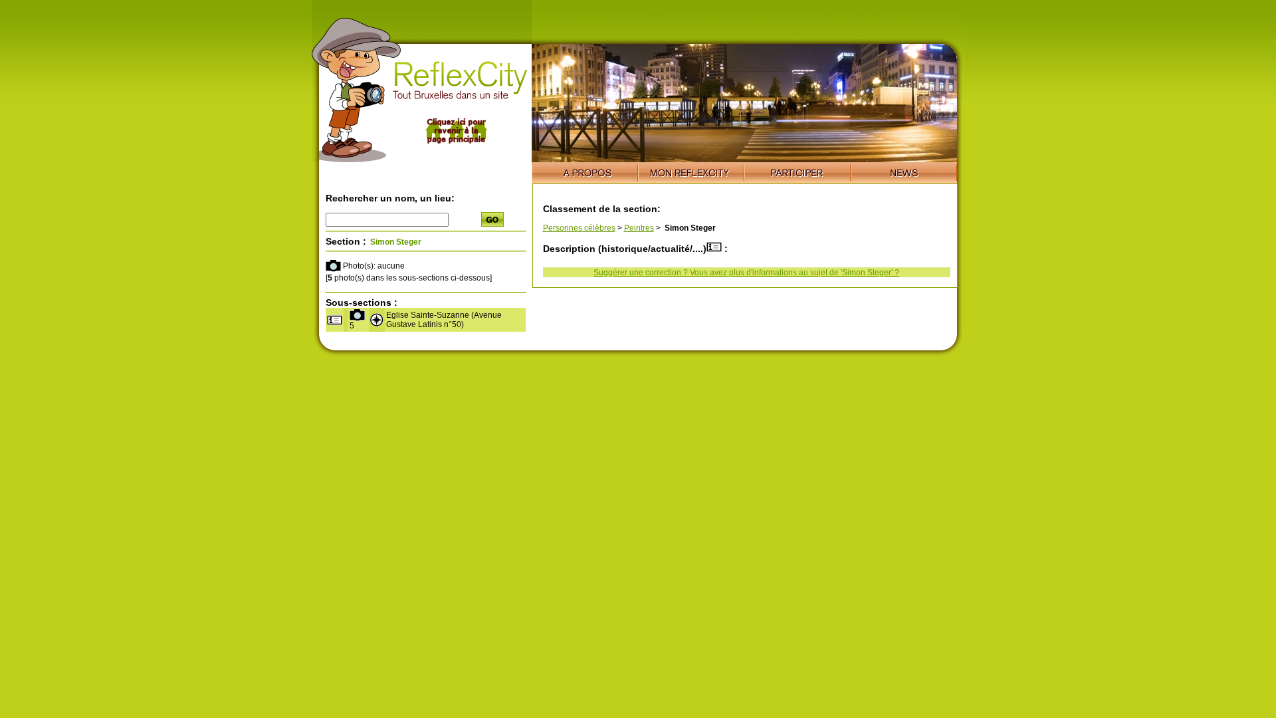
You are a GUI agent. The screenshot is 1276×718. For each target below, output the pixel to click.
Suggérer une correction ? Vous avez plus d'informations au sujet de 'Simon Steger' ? (746, 272)
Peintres (639, 228)
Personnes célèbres (579, 228)
